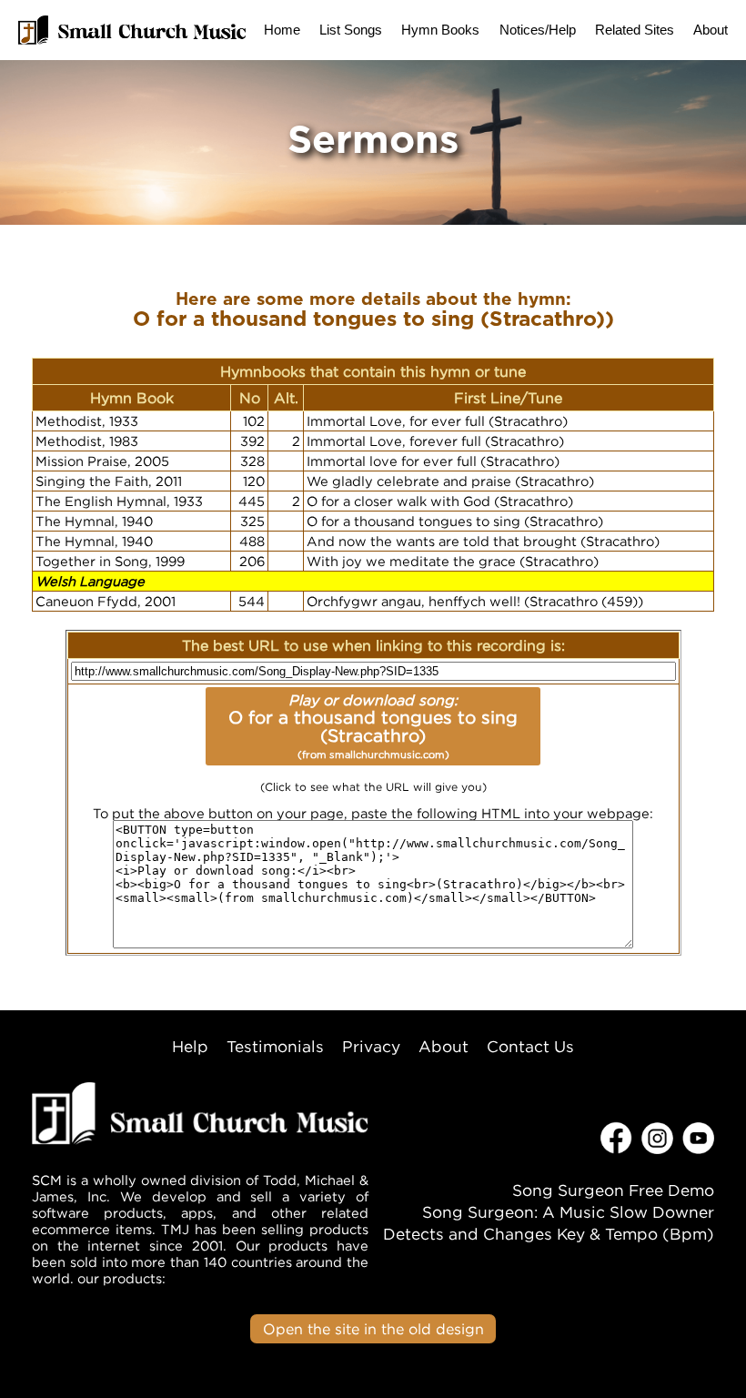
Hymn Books (440, 30)
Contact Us (530, 1046)
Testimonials (275, 1046)
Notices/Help (537, 30)
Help (190, 1046)
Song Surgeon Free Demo (613, 1190)
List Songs (350, 30)
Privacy (371, 1046)
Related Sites (634, 30)
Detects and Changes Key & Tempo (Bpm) (548, 1233)
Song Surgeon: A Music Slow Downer (568, 1212)
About (710, 30)
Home (282, 30)
